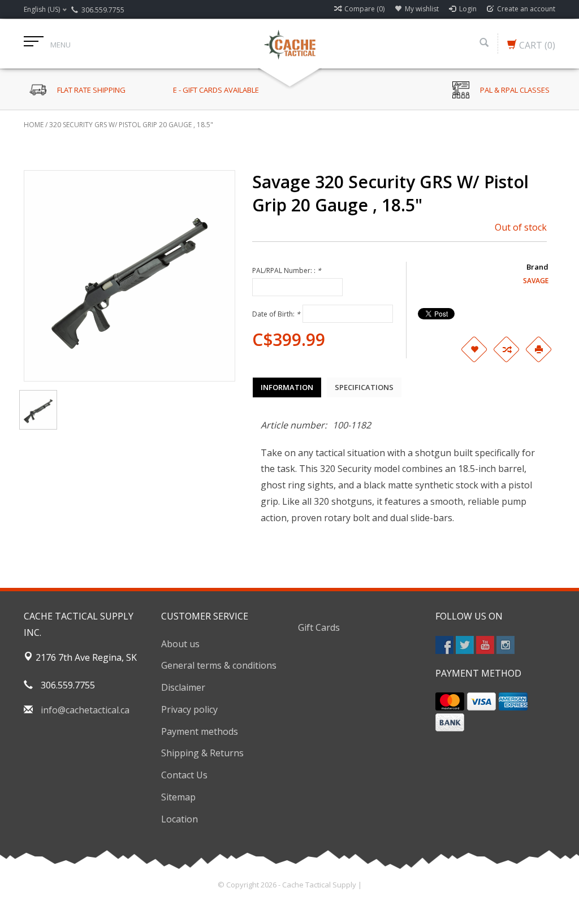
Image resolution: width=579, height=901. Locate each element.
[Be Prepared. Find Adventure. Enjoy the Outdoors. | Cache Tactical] (289, 43)
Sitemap (178, 797)
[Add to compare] (506, 349)
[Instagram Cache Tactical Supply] (505, 645)
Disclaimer (183, 687)
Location (179, 819)
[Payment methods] (449, 701)
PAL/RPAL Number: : (286, 270)
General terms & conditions (218, 665)
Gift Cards (319, 627)
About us (180, 644)
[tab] (287, 387)
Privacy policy (189, 709)
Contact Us (184, 775)
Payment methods (199, 731)
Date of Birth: (276, 314)
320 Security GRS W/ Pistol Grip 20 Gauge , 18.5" (131, 124)
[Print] (538, 349)
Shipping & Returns (202, 753)
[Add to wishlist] (473, 349)
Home (34, 124)
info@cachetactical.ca (85, 710)
